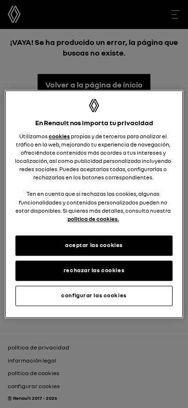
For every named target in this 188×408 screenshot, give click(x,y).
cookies (59, 136)
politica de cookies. (93, 219)
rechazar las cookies (94, 270)
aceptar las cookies (94, 245)
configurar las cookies (94, 295)
